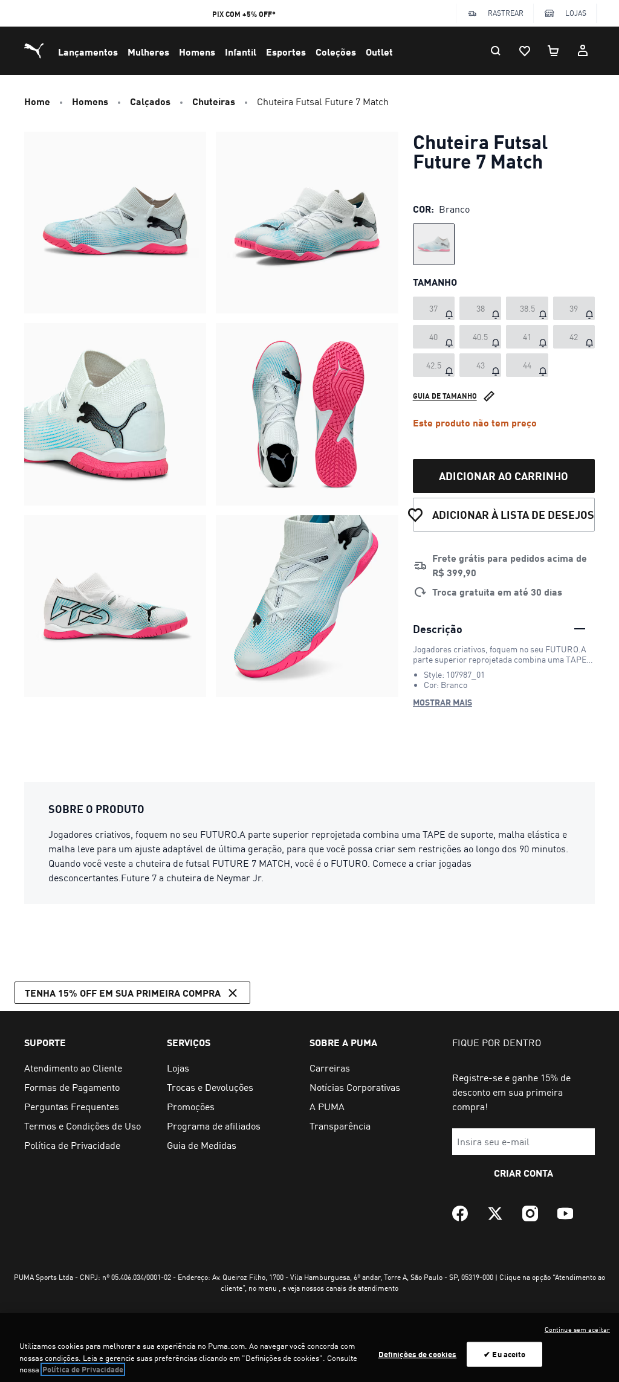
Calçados (150, 101)
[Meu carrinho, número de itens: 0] (554, 51)
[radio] (434, 244)
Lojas (575, 13)
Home (37, 101)
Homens (197, 51)
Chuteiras (213, 101)
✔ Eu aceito (504, 1353)
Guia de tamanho (445, 395)
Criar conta (523, 1172)
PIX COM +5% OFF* (244, 14)
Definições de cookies (417, 1353)
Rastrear (505, 13)
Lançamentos (88, 51)
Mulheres (148, 51)
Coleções (336, 51)
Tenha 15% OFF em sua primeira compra (123, 992)
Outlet (379, 51)
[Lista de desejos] (525, 51)
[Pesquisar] (496, 51)
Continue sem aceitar (577, 1329)
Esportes (286, 51)
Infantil (240, 51)
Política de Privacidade (82, 1369)
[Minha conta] (583, 51)
